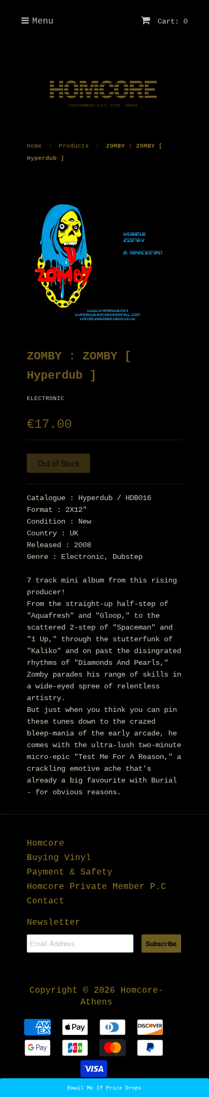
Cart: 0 (170, 21)
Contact (45, 901)
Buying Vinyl (59, 858)
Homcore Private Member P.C (96, 887)
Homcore (45, 843)
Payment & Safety (70, 872)
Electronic (45, 398)
